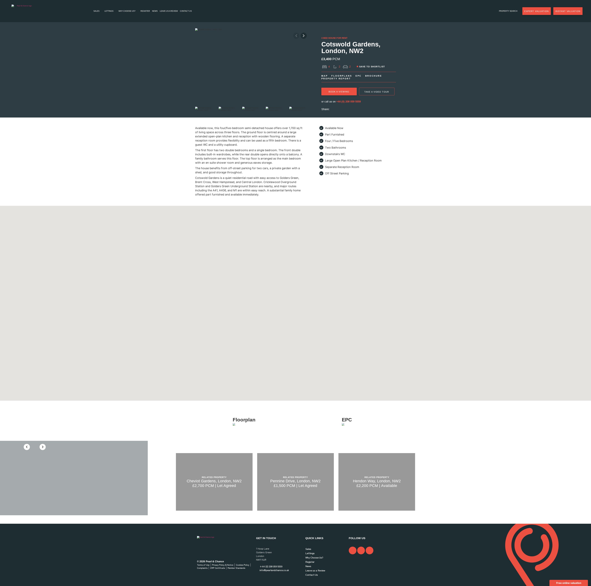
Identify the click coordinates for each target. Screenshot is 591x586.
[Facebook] (352, 550)
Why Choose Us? (127, 11)
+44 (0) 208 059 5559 (348, 101)
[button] (304, 36)
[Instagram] (361, 550)
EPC (359, 76)
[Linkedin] (369, 550)
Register (145, 11)
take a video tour (376, 92)
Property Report (336, 78)
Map (324, 76)
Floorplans (341, 76)
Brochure (373, 76)
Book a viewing (339, 91)
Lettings (109, 11)
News (155, 11)
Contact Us (186, 11)
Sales (96, 11)
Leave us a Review (169, 11)
